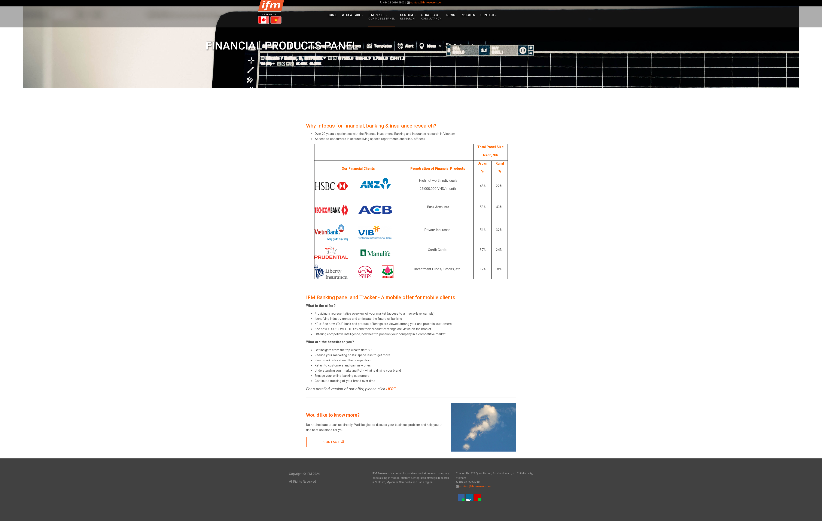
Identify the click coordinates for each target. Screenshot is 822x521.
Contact (487, 15)
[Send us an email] (477, 497)
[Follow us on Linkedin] (469, 497)
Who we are (351, 15)
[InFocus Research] (270, 12)
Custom (407, 16)
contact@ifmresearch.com (426, 2)
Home (332, 15)
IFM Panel (381, 16)
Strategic (431, 16)
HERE (391, 389)
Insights (467, 15)
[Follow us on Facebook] (461, 497)
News (450, 15)
